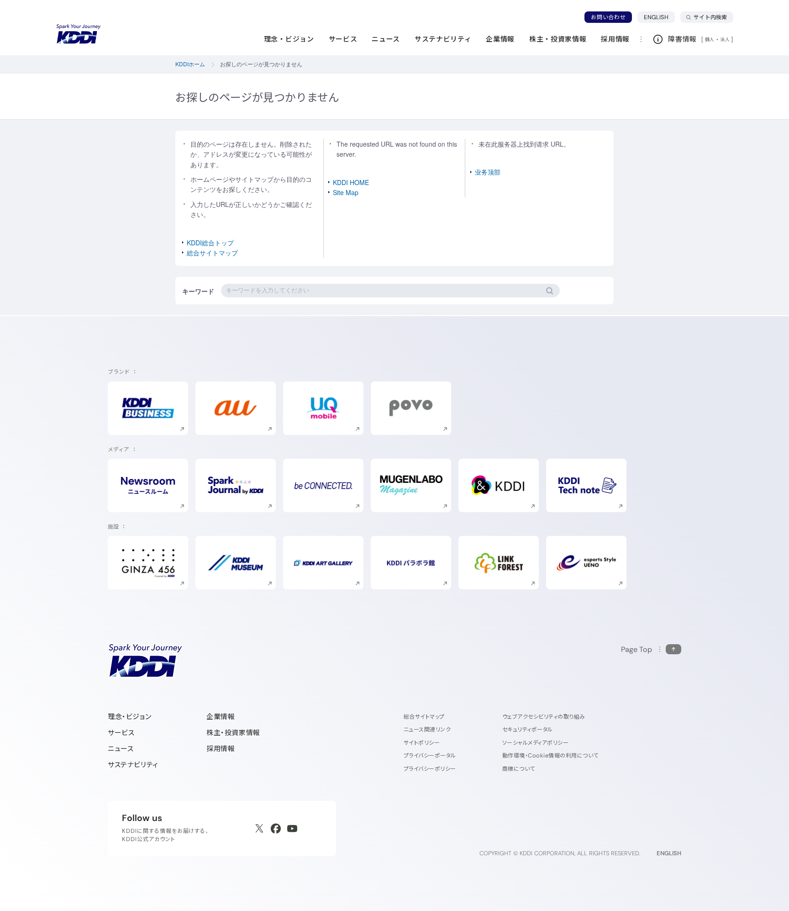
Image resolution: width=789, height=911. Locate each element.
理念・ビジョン (129, 716)
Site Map (345, 192)
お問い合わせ (608, 17)
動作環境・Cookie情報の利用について (550, 755)
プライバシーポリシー (430, 769)
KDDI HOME (351, 182)
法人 (725, 39)
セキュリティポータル (527, 729)
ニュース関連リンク (427, 729)
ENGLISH (659, 17)
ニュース (120, 748)
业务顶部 (487, 171)
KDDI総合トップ (210, 242)
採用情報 (220, 748)
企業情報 (220, 716)
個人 (710, 39)
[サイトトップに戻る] (78, 34)
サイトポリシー (422, 743)
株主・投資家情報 (233, 732)
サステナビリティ (133, 764)
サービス (121, 732)
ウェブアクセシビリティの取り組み (543, 716)
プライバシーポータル (430, 755)
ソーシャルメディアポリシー (535, 743)
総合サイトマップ (212, 252)
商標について (518, 769)
